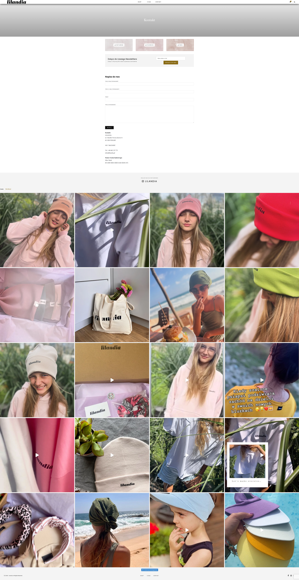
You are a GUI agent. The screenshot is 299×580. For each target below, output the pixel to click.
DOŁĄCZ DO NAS (170, 62)
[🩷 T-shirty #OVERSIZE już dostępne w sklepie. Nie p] (187, 455)
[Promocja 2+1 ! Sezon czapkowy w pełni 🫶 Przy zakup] (37, 230)
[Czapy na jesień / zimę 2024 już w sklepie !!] (37, 380)
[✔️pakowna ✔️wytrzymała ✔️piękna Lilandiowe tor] (112, 305)
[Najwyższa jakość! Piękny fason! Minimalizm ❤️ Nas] (112, 230)
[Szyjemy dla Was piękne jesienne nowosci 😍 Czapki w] (112, 455)
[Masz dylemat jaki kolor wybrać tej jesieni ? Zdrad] (187, 230)
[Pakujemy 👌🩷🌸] (37, 305)
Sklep (139, 2)
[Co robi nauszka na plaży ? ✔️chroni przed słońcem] (187, 305)
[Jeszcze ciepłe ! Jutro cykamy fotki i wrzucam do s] (37, 455)
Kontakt (158, 2)
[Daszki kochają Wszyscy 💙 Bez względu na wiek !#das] (187, 530)
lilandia (151, 181)
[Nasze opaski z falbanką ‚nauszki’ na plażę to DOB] (112, 530)
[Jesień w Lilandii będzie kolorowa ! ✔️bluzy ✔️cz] (187, 380)
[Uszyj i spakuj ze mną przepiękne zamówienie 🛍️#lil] (37, 530)
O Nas (149, 2)
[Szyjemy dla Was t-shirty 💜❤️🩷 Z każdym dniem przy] (112, 380)
